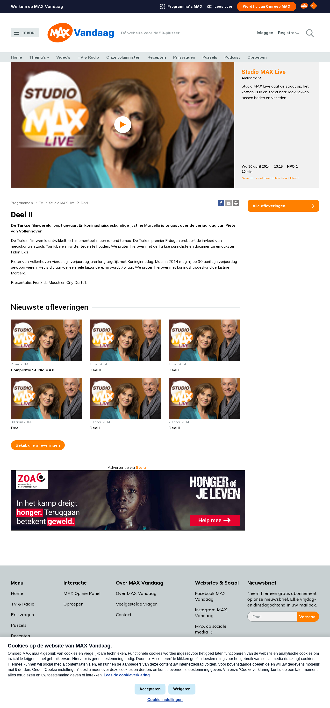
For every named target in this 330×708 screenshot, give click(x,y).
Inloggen (265, 32)
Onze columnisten (123, 57)
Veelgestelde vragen (137, 604)
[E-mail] (228, 203)
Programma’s (22, 203)
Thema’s (37, 57)
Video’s (63, 57)
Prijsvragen (184, 57)
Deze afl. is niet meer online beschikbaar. (271, 178)
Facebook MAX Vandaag (210, 596)
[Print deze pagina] (236, 203)
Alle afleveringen (268, 205)
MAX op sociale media (210, 629)
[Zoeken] (309, 33)
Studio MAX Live (62, 203)
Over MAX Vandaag (136, 593)
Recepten (157, 57)
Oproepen (257, 57)
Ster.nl (142, 467)
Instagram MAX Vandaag (211, 612)
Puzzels (209, 57)
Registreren (289, 32)
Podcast (232, 57)
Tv (41, 203)
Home (16, 57)
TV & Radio (88, 57)
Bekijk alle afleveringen (38, 445)
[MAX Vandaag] (80, 33)
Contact (123, 614)
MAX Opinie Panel (82, 593)
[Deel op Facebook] (221, 203)
